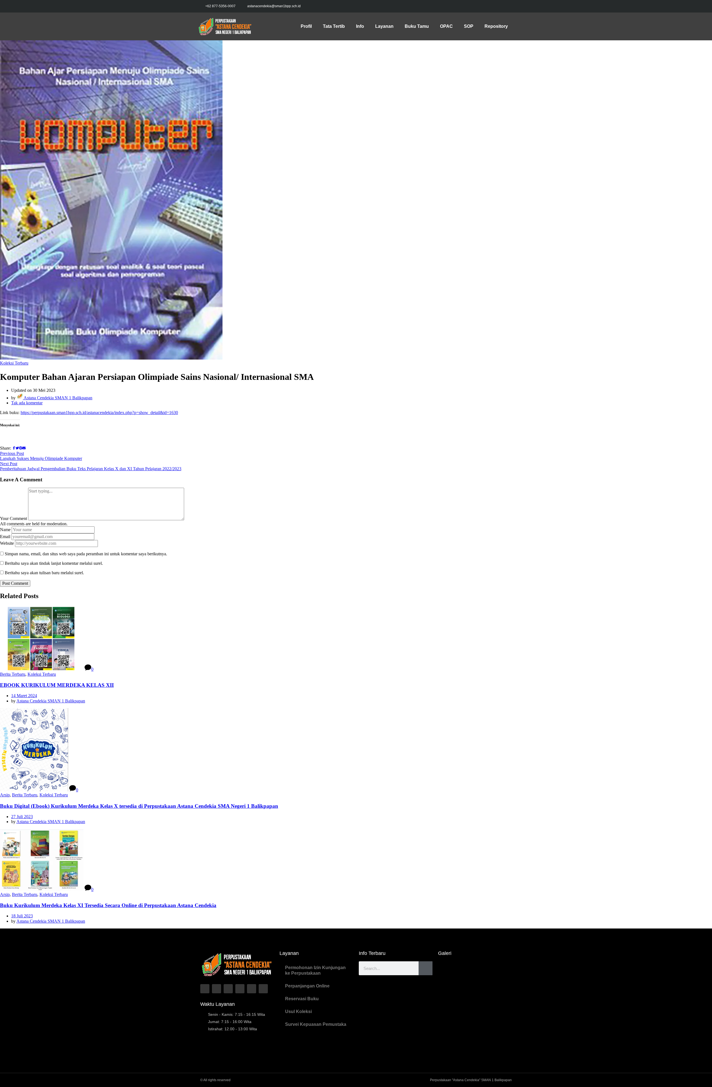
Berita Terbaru (12, 674)
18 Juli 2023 (22, 915)
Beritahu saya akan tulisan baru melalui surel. (44, 572)
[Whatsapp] (251, 988)
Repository (496, 26)
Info (360, 26)
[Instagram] (494, 6)
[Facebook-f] (471, 6)
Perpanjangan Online (307, 986)
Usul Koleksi (298, 1011)
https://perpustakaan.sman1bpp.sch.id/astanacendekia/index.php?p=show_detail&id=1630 (99, 412)
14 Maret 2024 (24, 695)
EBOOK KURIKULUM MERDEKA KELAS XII (57, 685)
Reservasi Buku (302, 998)
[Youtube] (506, 6)
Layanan (384, 26)
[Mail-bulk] (263, 988)
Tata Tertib (334, 26)
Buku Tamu (417, 26)
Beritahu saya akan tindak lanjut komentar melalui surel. (54, 563)
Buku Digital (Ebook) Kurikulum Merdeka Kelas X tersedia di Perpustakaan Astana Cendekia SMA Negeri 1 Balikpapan (139, 806)
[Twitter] (483, 6)
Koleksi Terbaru (14, 363)
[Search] (425, 968)
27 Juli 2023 (22, 816)
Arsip (5, 795)
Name (5, 529)
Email (5, 536)
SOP (468, 26)
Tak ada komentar (27, 402)
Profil (306, 26)
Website (7, 543)
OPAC (446, 26)
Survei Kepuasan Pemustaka (315, 1024)
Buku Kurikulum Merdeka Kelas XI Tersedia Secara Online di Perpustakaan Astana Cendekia (108, 905)
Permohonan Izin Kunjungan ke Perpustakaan (315, 970)
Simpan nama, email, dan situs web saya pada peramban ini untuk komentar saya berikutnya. (86, 553)
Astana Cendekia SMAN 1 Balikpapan (57, 397)
